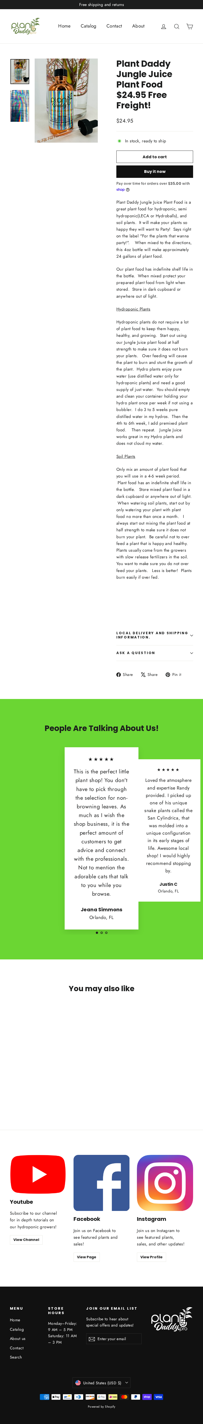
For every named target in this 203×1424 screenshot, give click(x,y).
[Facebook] (102, 1183)
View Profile (151, 1257)
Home (64, 26)
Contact (114, 26)
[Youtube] (38, 1174)
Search (16, 1357)
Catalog (89, 26)
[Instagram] (165, 1183)
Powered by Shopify (101, 1406)
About (138, 26)
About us (17, 1338)
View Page (86, 1257)
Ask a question (135, 653)
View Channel (26, 1239)
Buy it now (155, 171)
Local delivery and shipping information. (152, 635)
